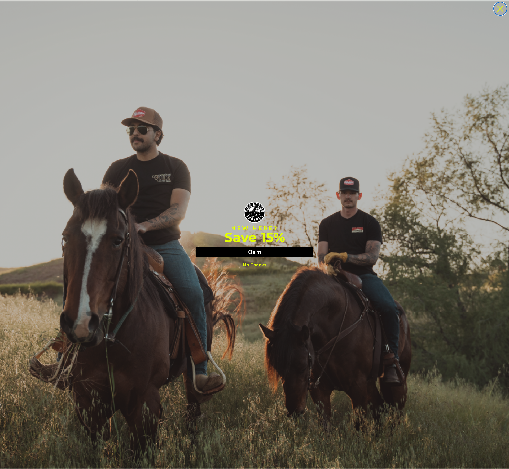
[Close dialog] (500, 8)
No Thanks (254, 264)
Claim (254, 252)
